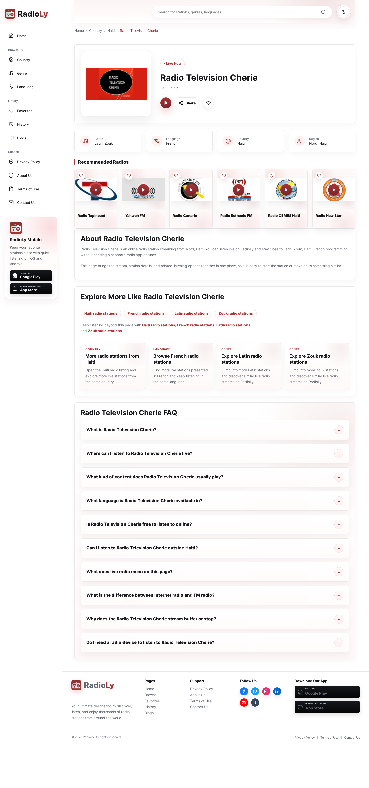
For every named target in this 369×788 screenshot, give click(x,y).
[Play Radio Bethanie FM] (238, 190)
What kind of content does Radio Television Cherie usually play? (154, 476)
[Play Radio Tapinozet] (96, 190)
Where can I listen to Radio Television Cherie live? (139, 453)
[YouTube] (244, 702)
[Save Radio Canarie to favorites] (176, 176)
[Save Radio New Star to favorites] (319, 176)
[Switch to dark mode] (343, 11)
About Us (197, 695)
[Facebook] (244, 691)
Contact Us (199, 707)
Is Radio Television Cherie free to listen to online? (139, 524)
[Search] (323, 12)
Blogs (149, 713)
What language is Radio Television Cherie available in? (144, 500)
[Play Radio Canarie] (191, 190)
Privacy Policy (201, 689)
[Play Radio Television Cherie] (165, 102)
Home (79, 30)
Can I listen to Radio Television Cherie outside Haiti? (142, 547)
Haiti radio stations (100, 313)
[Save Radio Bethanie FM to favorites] (224, 176)
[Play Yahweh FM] (143, 190)
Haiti (111, 30)
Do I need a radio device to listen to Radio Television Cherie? (150, 642)
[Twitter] (255, 691)
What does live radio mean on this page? (129, 571)
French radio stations (146, 313)
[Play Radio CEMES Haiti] (286, 190)
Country (95, 30)
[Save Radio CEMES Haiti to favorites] (272, 176)
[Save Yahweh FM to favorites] (129, 176)
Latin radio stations (192, 313)
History (150, 707)
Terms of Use (201, 701)
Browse (151, 695)
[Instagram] (266, 691)
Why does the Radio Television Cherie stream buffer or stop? (151, 618)
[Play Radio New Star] (334, 190)
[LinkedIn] (277, 691)
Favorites (152, 701)
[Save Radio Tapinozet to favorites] (81, 176)
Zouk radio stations (236, 313)
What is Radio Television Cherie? (121, 429)
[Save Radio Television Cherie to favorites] (208, 102)
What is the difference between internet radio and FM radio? (150, 595)
